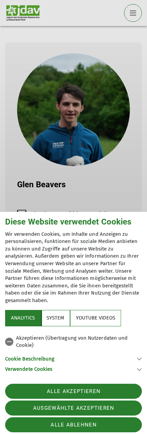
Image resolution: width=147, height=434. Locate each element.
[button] (73, 358)
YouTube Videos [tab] (95, 318)
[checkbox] (73, 342)
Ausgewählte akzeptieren (74, 408)
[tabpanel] (73, 352)
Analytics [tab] (23, 318)
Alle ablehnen (73, 425)
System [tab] (55, 318)
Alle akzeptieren (74, 391)
